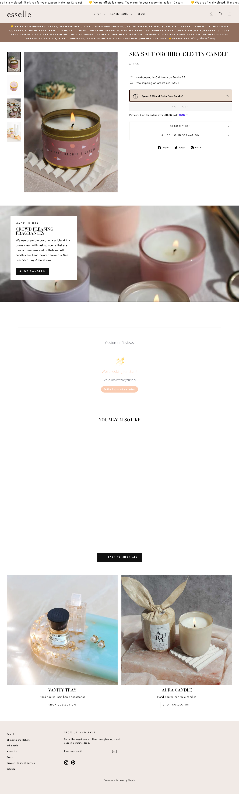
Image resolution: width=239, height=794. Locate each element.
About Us (12, 751)
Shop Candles (32, 271)
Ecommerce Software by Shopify (119, 780)
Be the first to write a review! (119, 389)
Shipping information (180, 135)
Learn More (120, 14)
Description (180, 126)
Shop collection (177, 704)
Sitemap (11, 769)
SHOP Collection (62, 704)
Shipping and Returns (18, 740)
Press (9, 757)
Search (10, 734)
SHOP (98, 14)
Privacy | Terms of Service (21, 763)
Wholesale (12, 745)
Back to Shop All (122, 557)
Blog (141, 14)
